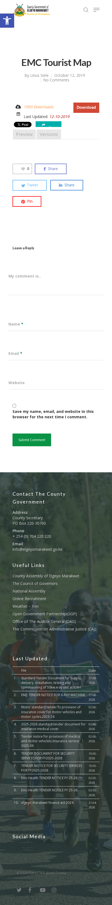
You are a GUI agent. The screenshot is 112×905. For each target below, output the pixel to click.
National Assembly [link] (29, 591)
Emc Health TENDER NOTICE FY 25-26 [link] (49, 790)
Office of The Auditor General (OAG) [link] (44, 621)
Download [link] (86, 107)
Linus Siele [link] (39, 75)
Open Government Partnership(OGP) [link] (45, 613)
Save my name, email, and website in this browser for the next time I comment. (53, 414)
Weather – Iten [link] (26, 606)
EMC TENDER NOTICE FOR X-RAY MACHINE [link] (53, 695)
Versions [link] (49, 134)
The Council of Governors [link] (35, 583)
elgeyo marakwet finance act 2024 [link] (47, 802)
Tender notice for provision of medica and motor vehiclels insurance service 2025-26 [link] (50, 741)
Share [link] (53, 126)
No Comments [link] (56, 79)
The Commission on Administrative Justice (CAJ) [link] (54, 629)
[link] (7, 21)
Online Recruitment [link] (29, 598)
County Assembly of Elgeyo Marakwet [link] (46, 575)
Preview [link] (24, 134)
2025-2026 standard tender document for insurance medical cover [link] (53, 726)
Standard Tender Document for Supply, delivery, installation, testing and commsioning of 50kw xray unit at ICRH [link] (51, 683)
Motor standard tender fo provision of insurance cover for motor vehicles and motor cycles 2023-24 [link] (51, 712)
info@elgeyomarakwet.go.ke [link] (38, 549)
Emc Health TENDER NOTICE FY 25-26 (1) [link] (51, 778)
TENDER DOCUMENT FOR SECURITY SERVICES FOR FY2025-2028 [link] (48, 755)
